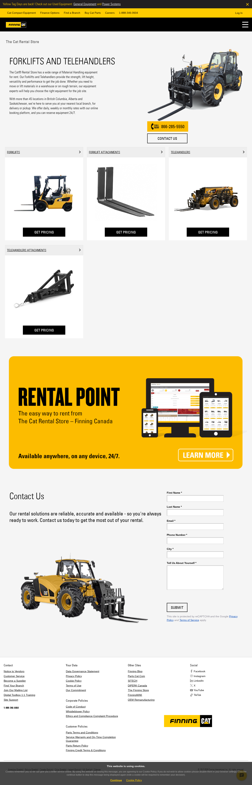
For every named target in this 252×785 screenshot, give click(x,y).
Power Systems (111, 4)
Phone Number (177, 535)
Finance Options (49, 12)
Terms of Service (189, 620)
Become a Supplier (15, 680)
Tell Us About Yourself (181, 563)
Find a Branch (72, 12)
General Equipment (84, 4)
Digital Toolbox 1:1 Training (19, 694)
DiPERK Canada (137, 685)
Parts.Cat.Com (136, 676)
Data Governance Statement (82, 671)
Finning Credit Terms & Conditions (86, 750)
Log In (239, 12)
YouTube (199, 690)
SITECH (132, 680)
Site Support (11, 699)
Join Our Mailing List (15, 690)
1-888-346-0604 (128, 12)
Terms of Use (73, 685)
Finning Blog (135, 671)
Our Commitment (76, 690)
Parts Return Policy (77, 745)
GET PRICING (44, 232)
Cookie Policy (74, 680)
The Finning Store (138, 690)
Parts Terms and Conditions (82, 732)
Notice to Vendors (14, 671)
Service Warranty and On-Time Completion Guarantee (91, 739)
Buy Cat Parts (93, 12)
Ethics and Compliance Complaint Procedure (92, 716)
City (170, 549)
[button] (245, 24)
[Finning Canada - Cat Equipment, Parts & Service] (16, 25)
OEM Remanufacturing (141, 699)
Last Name (174, 506)
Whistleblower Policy (78, 711)
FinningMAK (135, 694)
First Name (174, 492)
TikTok (197, 694)
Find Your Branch (14, 685)
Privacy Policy (74, 676)
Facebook (199, 671)
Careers (110, 12)
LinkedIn (199, 680)
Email (171, 521)
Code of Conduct (76, 706)
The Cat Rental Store (22, 41)
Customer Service (14, 676)
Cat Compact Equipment (21, 12)
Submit (177, 607)
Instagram (200, 676)
